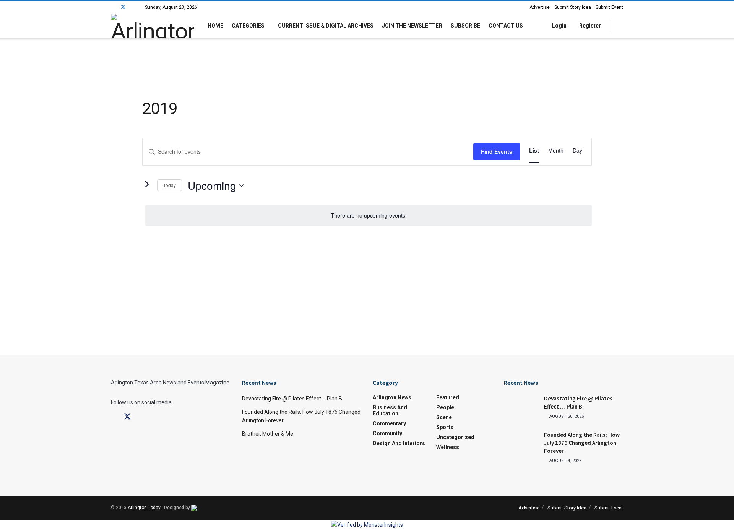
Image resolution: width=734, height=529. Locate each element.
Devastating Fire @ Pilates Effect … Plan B (292, 399)
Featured (447, 397)
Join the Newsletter (412, 26)
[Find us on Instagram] (133, 7)
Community (387, 433)
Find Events (496, 151)
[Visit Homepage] (152, 26)
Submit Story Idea (572, 7)
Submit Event (609, 7)
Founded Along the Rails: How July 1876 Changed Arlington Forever (582, 442)
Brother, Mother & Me (267, 434)
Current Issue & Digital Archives (325, 26)
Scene (444, 417)
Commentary (389, 423)
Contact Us (506, 26)
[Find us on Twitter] (123, 7)
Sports (444, 427)
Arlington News (392, 397)
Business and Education (390, 410)
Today (169, 185)
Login (559, 26)
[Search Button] (620, 26)
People (445, 407)
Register (589, 26)
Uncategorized (455, 437)
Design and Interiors (399, 443)
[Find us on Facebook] (113, 7)
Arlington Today (144, 507)
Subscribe (465, 26)
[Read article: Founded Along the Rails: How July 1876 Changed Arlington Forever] (521, 443)
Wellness (447, 447)
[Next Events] (146, 184)
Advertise (539, 7)
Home (215, 26)
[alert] (368, 215)
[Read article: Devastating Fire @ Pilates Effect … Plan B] (521, 406)
